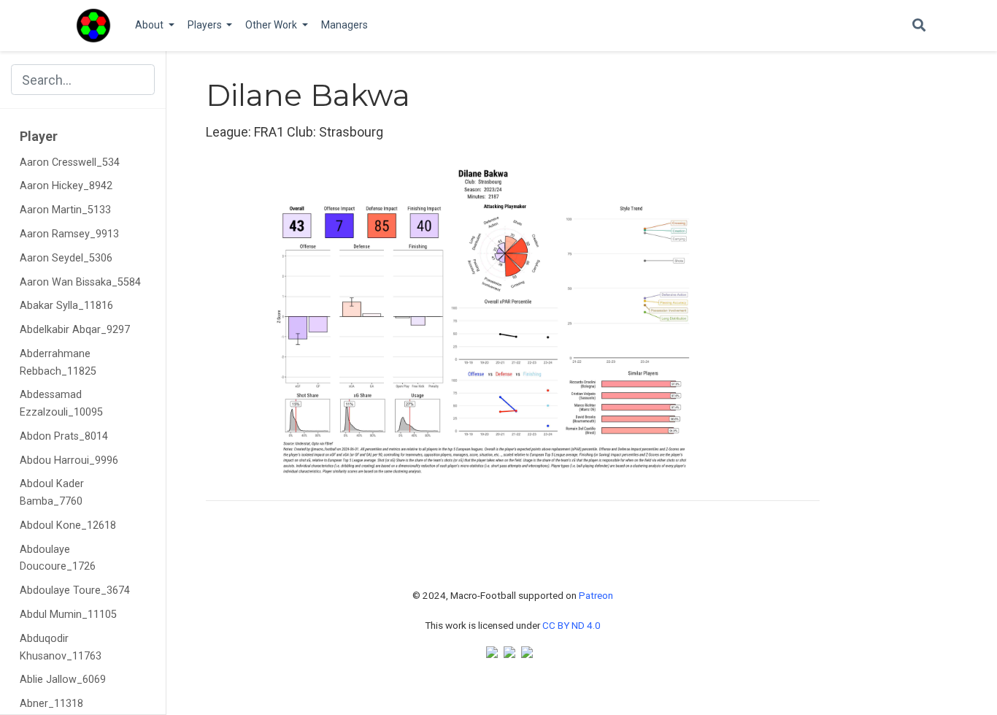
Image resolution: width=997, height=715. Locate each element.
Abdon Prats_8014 (64, 436)
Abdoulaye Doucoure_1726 (58, 558)
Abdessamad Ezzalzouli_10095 (61, 403)
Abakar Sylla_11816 (66, 305)
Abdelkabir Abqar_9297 (75, 330)
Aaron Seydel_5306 (66, 258)
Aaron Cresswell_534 (70, 162)
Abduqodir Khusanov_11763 (60, 647)
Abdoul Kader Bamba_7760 (52, 493)
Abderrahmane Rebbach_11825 (58, 363)
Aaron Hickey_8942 (66, 186)
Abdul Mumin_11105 (68, 614)
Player (39, 136)
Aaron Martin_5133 (65, 210)
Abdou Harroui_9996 (69, 460)
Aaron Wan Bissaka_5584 (80, 282)
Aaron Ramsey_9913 (69, 234)
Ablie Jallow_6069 (63, 679)
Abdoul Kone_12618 (68, 525)
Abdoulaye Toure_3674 (75, 590)
